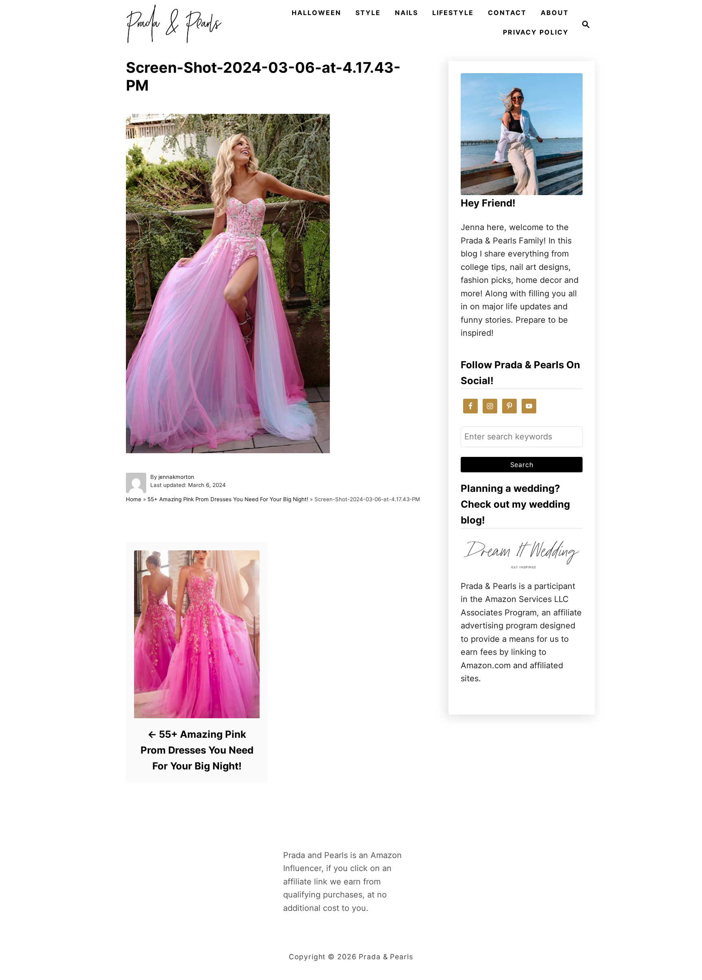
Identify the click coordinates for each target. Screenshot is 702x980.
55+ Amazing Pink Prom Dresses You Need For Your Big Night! (227, 499)
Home (133, 499)
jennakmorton (176, 477)
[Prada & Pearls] (171, 24)
